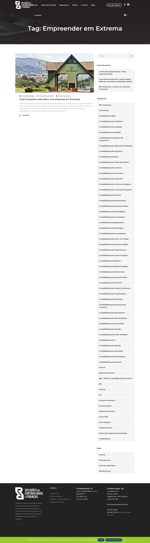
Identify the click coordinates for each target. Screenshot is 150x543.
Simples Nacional (105, 428)
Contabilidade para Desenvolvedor (112, 201)
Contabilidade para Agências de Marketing (115, 146)
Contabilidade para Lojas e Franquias (113, 255)
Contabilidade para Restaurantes (112, 313)
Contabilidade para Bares (109, 157)
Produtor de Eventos (107, 400)
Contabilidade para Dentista (110, 195)
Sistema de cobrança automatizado (113, 433)
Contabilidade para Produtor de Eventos (114, 288)
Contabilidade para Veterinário (111, 351)
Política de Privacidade (113, 540)
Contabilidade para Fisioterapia (111, 228)
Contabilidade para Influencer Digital (113, 244)
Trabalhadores (104, 439)
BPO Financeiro (105, 105)
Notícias (102, 389)
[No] (147, 540)
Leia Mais (25, 115)
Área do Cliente (114, 5)
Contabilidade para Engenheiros (111, 223)
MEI (100, 384)
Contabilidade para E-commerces (112, 217)
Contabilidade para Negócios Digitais (113, 266)
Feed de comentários (107, 466)
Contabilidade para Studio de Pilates (113, 335)
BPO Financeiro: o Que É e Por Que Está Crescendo (114, 88)
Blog (93, 5)
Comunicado (104, 110)
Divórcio (102, 367)
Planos (75, 5)
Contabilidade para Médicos (110, 261)
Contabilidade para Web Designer (112, 357)
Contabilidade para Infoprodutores (112, 250)
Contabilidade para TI (107, 340)
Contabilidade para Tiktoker (110, 346)
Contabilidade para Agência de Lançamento (111, 139)
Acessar (102, 455)
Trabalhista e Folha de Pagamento (60, 499)
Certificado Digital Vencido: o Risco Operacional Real (112, 73)
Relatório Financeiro (107, 411)
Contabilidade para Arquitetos (111, 151)
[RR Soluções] (24, 5)
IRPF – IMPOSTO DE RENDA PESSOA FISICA (115, 378)
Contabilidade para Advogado (110, 127)
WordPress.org (105, 471)
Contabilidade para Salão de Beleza (113, 318)
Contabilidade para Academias (111, 121)
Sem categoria (104, 422)
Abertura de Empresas (56, 496)
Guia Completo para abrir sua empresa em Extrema (50, 99)
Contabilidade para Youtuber (110, 362)
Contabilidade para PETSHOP (110, 283)
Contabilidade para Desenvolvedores (113, 206)
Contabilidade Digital (28, 96)
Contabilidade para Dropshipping (112, 212)
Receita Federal (105, 406)
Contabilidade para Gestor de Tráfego (114, 239)
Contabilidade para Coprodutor (111, 173)
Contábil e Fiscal (54, 493)
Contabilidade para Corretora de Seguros (115, 184)
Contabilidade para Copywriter (111, 179)
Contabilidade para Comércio (110, 168)
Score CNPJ (103, 417)
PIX (100, 395)
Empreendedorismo (106, 373)
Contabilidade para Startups (110, 329)
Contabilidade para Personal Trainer (113, 277)
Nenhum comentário (64, 96)
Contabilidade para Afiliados (110, 132)
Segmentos (64, 5)
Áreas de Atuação (48, 5)
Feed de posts (104, 460)
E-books (84, 5)
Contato (37, 15)
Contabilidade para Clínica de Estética (114, 162)
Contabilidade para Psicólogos (111, 299)
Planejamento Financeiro (57, 502)
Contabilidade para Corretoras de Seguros (115, 190)
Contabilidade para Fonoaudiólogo (112, 233)
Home (35, 5)
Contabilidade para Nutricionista (111, 272)
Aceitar (101, 540)
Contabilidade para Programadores (112, 294)
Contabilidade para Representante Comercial (112, 306)
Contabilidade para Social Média (111, 324)
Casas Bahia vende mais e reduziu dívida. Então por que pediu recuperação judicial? (115, 80)
